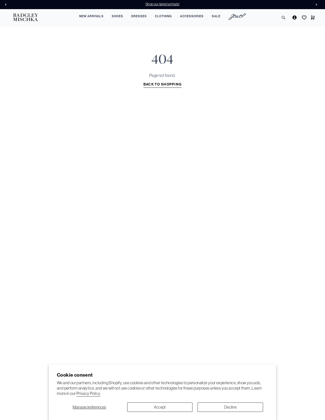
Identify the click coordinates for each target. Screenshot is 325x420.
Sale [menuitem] (216, 16)
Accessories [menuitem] (192, 16)
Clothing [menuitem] (163, 16)
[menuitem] (237, 17)
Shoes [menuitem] (117, 16)
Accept (160, 407)
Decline (230, 407)
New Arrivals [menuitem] (91, 16)
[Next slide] (317, 4)
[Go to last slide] (7, 4)
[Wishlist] (304, 17)
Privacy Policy (88, 393)
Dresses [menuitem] (139, 16)
